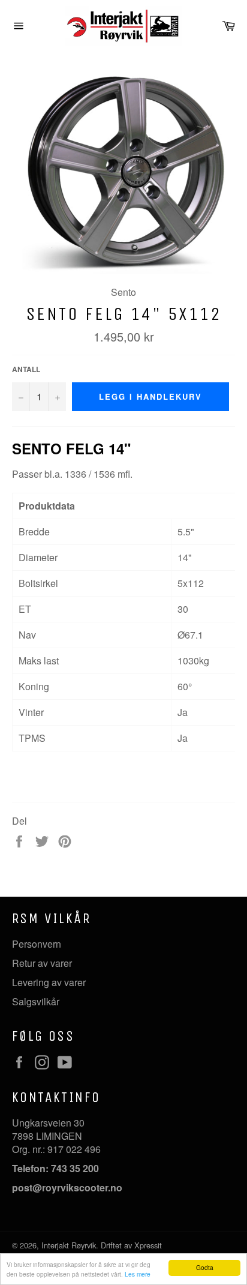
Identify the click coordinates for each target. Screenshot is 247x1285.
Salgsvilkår (35, 1001)
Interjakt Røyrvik (68, 1245)
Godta (204, 1267)
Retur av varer (42, 963)
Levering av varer (49, 982)
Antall (26, 369)
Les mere (137, 1273)
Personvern (36, 944)
